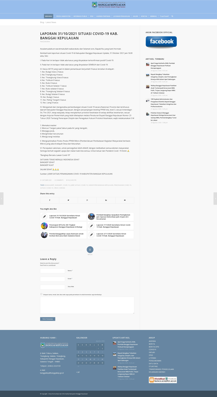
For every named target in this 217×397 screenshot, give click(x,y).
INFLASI (152, 352)
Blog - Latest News (48, 22)
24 (78, 363)
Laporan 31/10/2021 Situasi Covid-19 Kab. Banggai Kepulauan (79, 35)
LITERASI (152, 358)
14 (94, 355)
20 (90, 359)
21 (94, 359)
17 (78, 359)
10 (78, 355)
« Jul (77, 372)
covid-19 (66, 185)
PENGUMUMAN (45, 42)
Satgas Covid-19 (46, 188)
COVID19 (152, 349)
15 (98, 355)
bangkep (58, 185)
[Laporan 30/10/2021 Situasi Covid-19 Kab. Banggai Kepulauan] (2, 198)
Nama (70, 270)
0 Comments (59, 180)
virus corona (59, 188)
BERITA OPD (154, 347)
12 (86, 355)
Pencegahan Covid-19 (122, 185)
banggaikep (49, 185)
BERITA (152, 344)
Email (70, 279)
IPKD (151, 355)
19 (86, 359)
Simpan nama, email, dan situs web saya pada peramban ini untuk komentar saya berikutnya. (72, 294)
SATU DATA (153, 363)
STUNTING (153, 366)
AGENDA (152, 341)
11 (82, 355)
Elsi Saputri (72, 180)
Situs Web (71, 286)
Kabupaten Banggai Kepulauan (101, 185)
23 (102, 359)
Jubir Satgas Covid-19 (79, 185)
